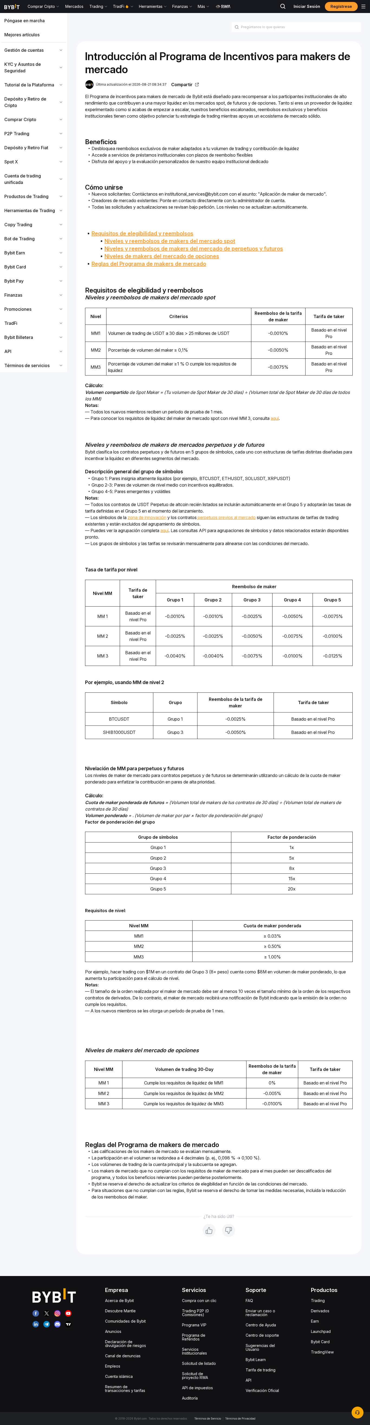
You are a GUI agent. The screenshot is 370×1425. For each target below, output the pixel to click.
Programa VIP (194, 1325)
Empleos (112, 1366)
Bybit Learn (256, 1359)
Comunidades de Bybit (125, 1321)
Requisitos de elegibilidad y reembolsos (142, 233)
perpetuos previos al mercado (226, 517)
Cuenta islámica (119, 1376)
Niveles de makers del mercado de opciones (162, 256)
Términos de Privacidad (240, 1418)
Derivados (320, 1311)
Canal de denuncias (123, 1355)
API (248, 1380)
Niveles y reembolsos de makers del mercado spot (170, 241)
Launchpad (321, 1331)
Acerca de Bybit (119, 1300)
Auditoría (190, 1398)
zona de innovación (147, 517)
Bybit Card (320, 1341)
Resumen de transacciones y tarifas (125, 1388)
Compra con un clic (199, 1300)
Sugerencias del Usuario (260, 1347)
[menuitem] (33, 20)
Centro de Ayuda (261, 1325)
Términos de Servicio (207, 1418)
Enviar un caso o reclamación (260, 1313)
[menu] (33, 193)
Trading (318, 1300)
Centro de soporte (262, 1335)
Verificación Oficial (262, 1390)
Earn (315, 1321)
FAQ (249, 1300)
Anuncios (113, 1331)
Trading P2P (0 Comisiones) (195, 1313)
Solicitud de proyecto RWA (195, 1375)
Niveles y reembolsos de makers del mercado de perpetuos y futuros (194, 248)
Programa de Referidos (193, 1337)
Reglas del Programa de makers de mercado (149, 264)
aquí (275, 418)
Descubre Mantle (120, 1311)
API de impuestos (197, 1387)
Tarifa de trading (260, 1370)
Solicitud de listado (199, 1363)
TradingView (322, 1352)
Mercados (74, 6)
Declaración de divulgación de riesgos (125, 1343)
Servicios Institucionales (194, 1351)
